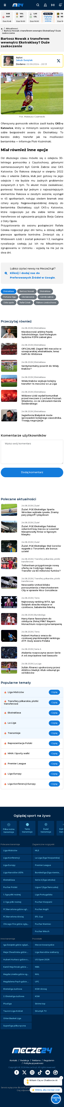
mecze (18, 5)
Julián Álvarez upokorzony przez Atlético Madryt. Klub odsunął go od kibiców (40, 670)
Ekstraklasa (9, 880)
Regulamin (49, 1060)
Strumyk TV (41, 1011)
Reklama (36, 1060)
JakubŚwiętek (24, 60)
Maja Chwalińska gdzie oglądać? (17, 952)
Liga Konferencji (11, 858)
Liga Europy (9, 865)
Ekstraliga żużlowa (12, 989)
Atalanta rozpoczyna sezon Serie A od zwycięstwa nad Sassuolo (41, 654)
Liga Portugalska (43, 894)
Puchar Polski (10, 887)
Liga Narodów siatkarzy (47, 952)
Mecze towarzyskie (44, 945)
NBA (37, 967)
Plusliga (7, 1003)
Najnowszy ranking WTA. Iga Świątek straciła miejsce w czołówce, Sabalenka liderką (38, 604)
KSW (37, 996)
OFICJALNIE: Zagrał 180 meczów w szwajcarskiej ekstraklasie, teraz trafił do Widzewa (41, 351)
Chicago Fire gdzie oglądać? (17, 924)
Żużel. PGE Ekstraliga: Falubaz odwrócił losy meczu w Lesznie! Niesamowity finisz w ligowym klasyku (40, 530)
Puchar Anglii (42, 909)
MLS (37, 850)
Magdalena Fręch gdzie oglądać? (17, 981)
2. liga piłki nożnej (12, 902)
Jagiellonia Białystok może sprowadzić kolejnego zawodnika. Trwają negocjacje (41, 418)
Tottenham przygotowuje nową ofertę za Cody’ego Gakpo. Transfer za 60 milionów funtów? (41, 568)
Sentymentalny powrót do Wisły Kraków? (40, 367)
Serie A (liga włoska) (45, 880)
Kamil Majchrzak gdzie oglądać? (17, 967)
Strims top (40, 1003)
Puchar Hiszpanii (43, 902)
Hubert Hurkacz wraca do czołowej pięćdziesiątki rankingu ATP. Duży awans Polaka (40, 638)
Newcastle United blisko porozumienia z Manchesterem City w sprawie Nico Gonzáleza (39, 587)
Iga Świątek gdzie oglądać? (17, 945)
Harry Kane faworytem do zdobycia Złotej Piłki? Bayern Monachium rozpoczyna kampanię (41, 621)
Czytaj (54, 692)
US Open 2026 (42, 959)
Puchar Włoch (42, 931)
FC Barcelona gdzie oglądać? (17, 909)
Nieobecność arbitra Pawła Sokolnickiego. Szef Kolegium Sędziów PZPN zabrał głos (38, 334)
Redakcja (24, 1060)
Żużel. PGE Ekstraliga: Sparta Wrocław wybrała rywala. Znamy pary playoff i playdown (40, 512)
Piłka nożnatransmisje (8, 830)
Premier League (43, 865)
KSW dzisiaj (41, 989)
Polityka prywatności (33, 1063)
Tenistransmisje (27, 830)
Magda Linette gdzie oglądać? (17, 974)
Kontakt (13, 1060)
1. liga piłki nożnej (12, 894)
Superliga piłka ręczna (14, 1026)
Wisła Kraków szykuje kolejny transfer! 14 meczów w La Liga (39, 382)
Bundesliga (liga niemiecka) (49, 872)
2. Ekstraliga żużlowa (13, 996)
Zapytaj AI (56, 1099)
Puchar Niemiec (43, 924)
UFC (37, 981)
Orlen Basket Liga (12, 1018)
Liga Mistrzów (10, 850)
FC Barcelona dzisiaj (13, 916)
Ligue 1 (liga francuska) (46, 887)
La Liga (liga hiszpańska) (47, 858)
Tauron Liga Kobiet (13, 1011)
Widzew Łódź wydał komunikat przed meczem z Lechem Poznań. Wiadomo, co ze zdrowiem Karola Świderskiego (41, 399)
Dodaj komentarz (32, 472)
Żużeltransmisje (46, 830)
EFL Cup (39, 916)
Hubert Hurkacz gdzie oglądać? (17, 959)
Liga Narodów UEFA (13, 872)
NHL (37, 974)
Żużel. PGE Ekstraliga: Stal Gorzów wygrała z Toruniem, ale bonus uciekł (41, 549)
